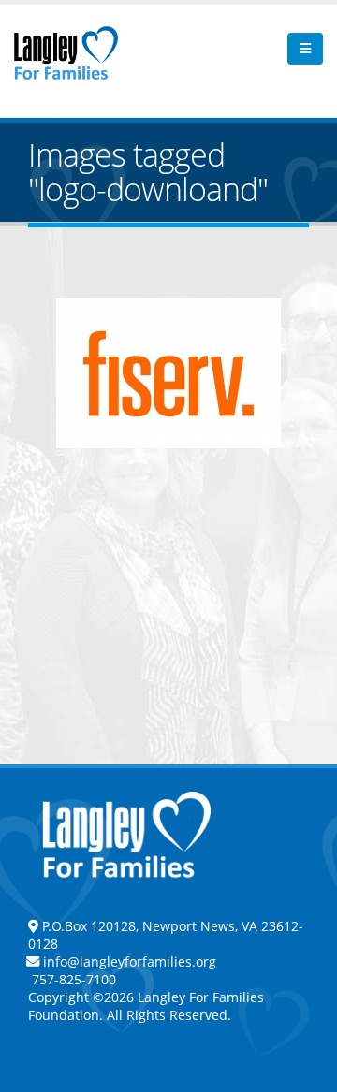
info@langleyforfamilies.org (129, 961)
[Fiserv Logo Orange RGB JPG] (168, 373)
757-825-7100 (72, 979)
